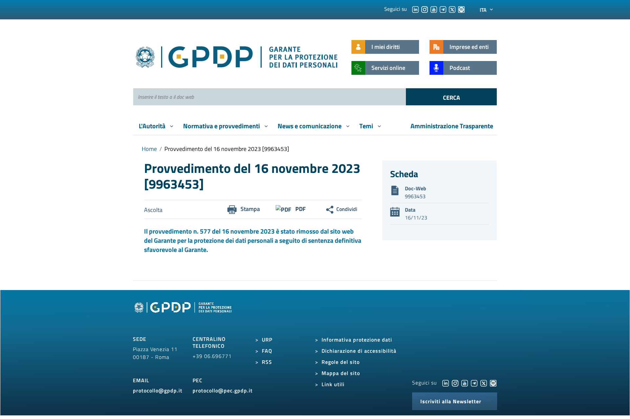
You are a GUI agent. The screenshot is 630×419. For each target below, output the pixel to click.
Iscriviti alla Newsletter (450, 401)
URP (267, 340)
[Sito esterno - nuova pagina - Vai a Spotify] (493, 383)
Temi (366, 126)
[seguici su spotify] (461, 9)
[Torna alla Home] (237, 56)
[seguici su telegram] (443, 9)
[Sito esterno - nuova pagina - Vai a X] (483, 383)
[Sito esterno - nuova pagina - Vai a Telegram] (474, 383)
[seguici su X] (452, 9)
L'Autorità (153, 126)
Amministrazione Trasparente (451, 126)
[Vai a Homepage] (184, 315)
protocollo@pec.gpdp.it (223, 390)
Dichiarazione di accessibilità (359, 351)
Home (149, 148)
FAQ (267, 351)
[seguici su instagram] (424, 9)
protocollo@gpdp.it (157, 390)
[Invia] (451, 96)
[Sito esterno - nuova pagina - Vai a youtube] (464, 383)
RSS (267, 362)
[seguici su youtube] (433, 9)
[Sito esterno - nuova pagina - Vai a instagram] (455, 383)
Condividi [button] (346, 209)
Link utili (333, 384)
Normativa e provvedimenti (222, 126)
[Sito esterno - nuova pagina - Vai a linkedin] (445, 383)
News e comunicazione (310, 126)
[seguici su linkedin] (415, 9)
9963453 (415, 196)
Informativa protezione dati (357, 340)
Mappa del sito (341, 373)
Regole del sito (341, 362)
